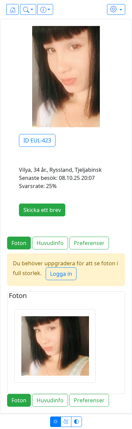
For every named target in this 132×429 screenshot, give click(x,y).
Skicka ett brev (42, 210)
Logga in (61, 273)
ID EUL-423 (37, 140)
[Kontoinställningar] (116, 9)
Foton (19, 243)
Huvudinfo (50, 243)
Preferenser (89, 243)
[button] (28, 9)
